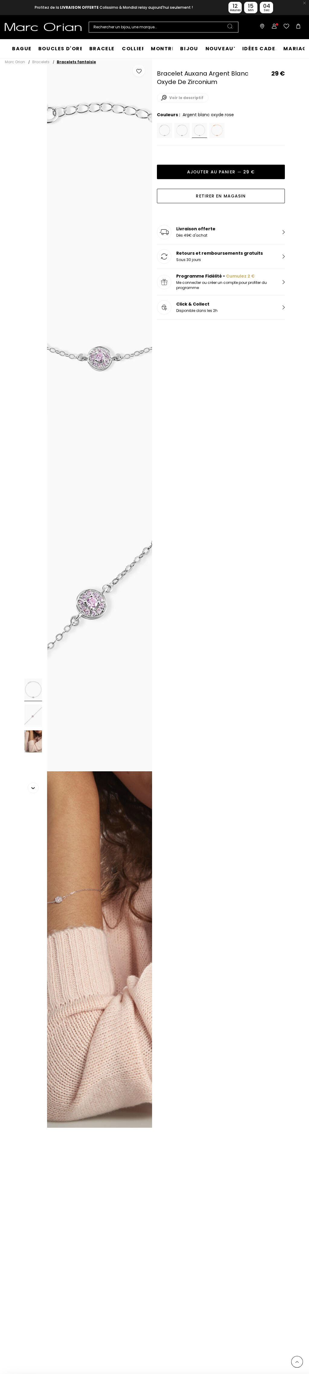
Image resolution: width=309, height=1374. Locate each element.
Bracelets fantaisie (76, 61)
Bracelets (40, 61)
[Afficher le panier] (298, 27)
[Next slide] (33, 787)
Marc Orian (15, 61)
